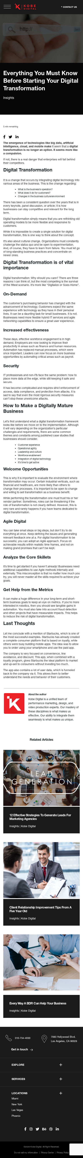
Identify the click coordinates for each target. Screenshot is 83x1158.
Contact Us (70, 6)
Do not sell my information (26, 1152)
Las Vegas (17, 1109)
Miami (15, 1098)
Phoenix (16, 1115)
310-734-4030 (22, 1037)
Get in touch (20, 1049)
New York (17, 1104)
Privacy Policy (63, 1152)
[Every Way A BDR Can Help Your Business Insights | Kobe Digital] (41, 962)
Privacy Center (47, 1152)
